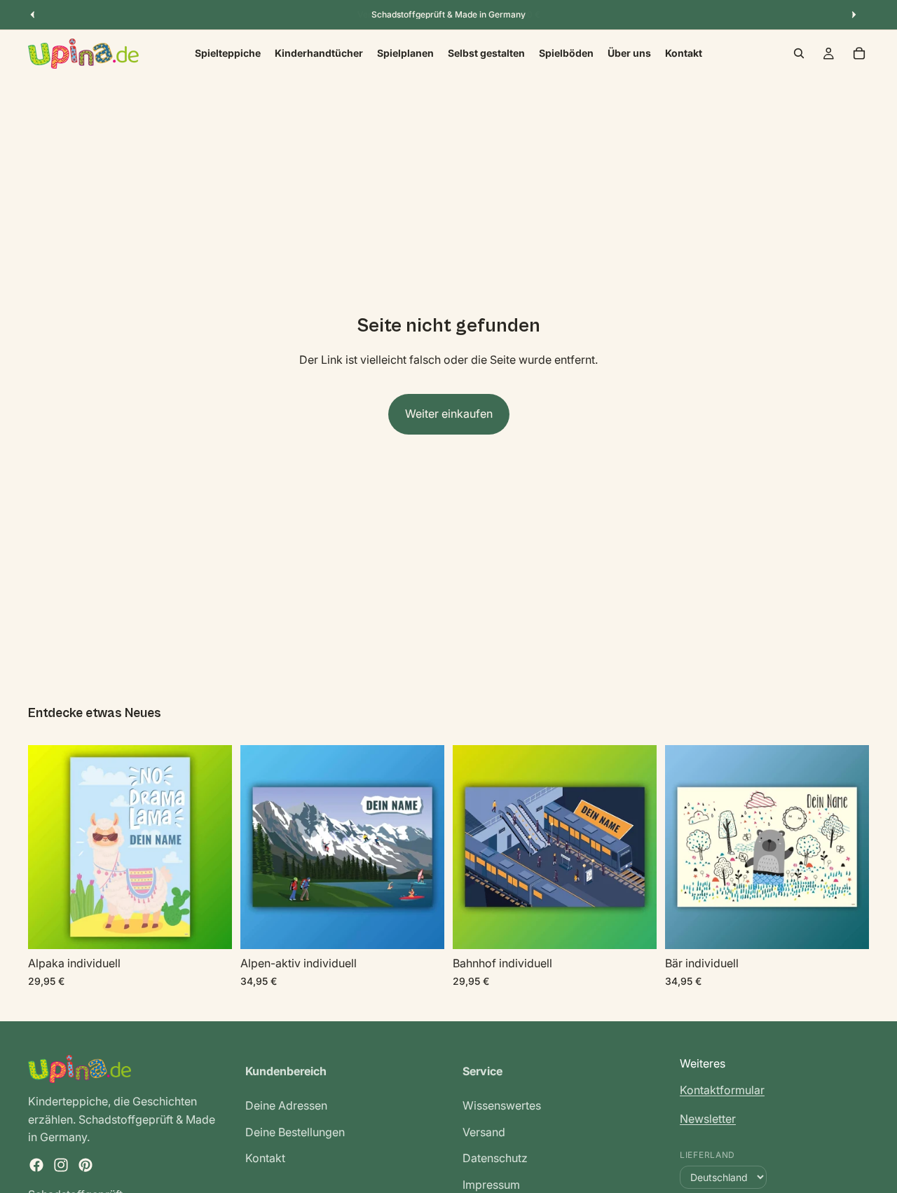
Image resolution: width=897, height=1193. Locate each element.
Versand (484, 1131)
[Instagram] (61, 1165)
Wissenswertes (502, 1105)
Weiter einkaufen (449, 414)
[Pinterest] (85, 1165)
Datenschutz (495, 1158)
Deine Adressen (286, 1105)
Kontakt (265, 1158)
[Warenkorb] (859, 53)
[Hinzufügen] (210, 928)
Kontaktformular (722, 1089)
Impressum (491, 1185)
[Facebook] (36, 1165)
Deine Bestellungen (295, 1131)
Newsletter (708, 1119)
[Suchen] (798, 53)
